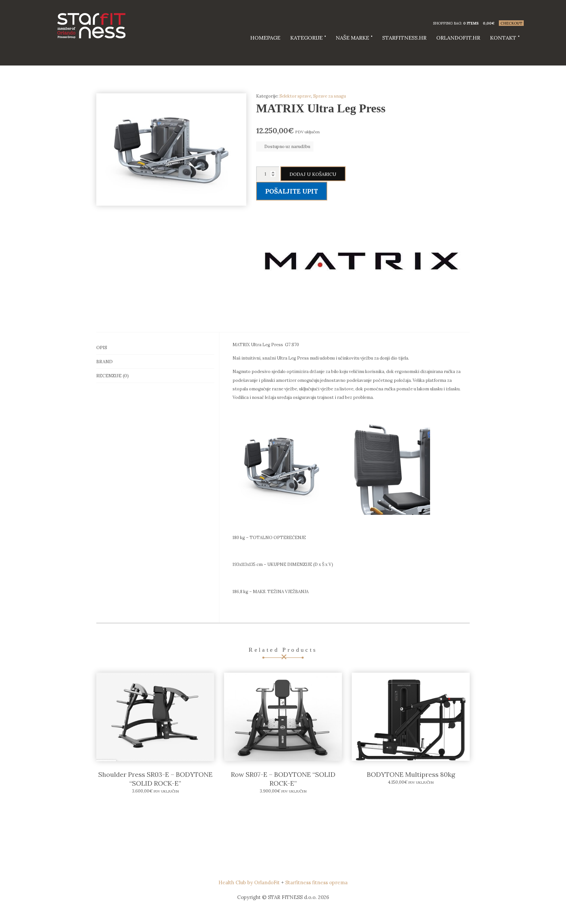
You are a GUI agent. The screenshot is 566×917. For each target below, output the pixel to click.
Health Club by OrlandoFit (249, 882)
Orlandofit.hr (458, 37)
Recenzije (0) (112, 376)
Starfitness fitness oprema (316, 882)
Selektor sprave (295, 96)
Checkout (511, 23)
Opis (101, 347)
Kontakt (503, 37)
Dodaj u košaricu (313, 174)
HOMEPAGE (265, 37)
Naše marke (352, 37)
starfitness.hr (404, 37)
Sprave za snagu (329, 96)
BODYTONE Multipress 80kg (411, 774)
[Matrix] (361, 260)
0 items (471, 23)
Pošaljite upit (291, 191)
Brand (104, 362)
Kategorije (306, 37)
